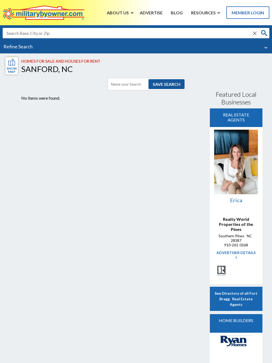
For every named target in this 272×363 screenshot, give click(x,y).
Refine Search (18, 46)
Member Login (248, 12)
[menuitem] (117, 12)
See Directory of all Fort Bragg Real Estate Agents (236, 299)
